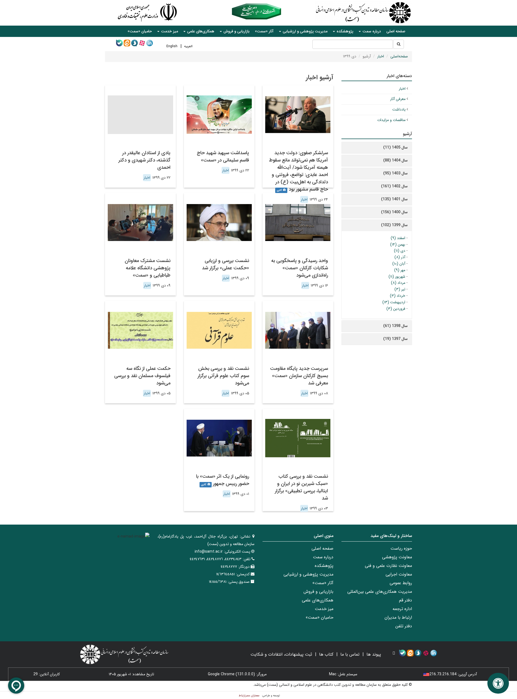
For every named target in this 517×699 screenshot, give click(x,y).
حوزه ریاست (401, 548)
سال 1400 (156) (394, 212)
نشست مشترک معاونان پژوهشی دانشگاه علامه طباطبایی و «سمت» (147, 268)
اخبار (380, 56)
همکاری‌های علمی (317, 600)
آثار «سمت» (264, 31)
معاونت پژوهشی (397, 557)
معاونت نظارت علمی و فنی (388, 565)
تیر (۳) (399, 289)
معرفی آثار (398, 99)
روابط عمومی (401, 583)
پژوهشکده (324, 565)
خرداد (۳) (397, 296)
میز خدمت (324, 608)
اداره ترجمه (402, 608)
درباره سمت (323, 557)
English (171, 46)
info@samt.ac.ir (209, 552)
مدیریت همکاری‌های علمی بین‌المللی (379, 591)
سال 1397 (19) (395, 339)
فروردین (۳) (395, 309)
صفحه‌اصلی (399, 56)
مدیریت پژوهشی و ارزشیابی (308, 574)
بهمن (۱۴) (397, 244)
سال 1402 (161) (394, 186)
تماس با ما (349, 654)
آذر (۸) (399, 257)
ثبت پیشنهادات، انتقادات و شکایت (281, 654)
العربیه (188, 46)
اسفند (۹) (398, 238)
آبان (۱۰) (398, 264)
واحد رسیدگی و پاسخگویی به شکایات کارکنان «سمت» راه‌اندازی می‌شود (299, 268)
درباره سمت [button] (371, 31)
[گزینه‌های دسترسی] (498, 683)
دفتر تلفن (403, 626)
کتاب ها (326, 654)
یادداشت (399, 109)
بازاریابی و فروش (318, 591)
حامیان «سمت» (140, 31)
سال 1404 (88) (395, 160)
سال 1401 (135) (394, 199)
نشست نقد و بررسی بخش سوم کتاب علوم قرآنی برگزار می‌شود (223, 376)
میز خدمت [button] (169, 31)
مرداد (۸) (398, 283)
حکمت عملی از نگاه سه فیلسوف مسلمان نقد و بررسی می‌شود (142, 376)
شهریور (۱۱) (397, 277)
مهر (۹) (399, 270)
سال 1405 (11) (395, 147)
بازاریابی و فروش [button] (236, 31)
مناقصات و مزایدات (391, 120)
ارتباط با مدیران (398, 617)
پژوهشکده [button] (344, 31)
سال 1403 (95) (395, 173)
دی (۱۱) (399, 251)
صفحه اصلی (395, 31)
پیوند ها (373, 654)
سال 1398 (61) (395, 326)
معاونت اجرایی (399, 574)
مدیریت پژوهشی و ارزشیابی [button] (304, 31)
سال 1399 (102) (394, 225)
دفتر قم (405, 600)
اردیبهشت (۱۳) (393, 302)
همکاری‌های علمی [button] (200, 31)
